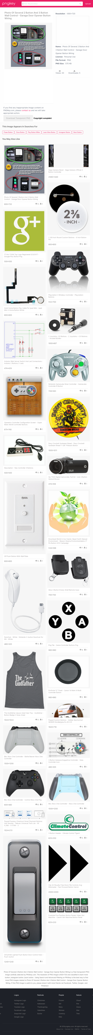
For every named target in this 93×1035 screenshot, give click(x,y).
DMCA (77, 1029)
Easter (39, 1013)
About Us (59, 1029)
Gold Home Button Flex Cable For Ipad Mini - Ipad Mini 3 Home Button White (23, 309)
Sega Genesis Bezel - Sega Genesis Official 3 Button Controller (65, 171)
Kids (60, 1017)
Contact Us (69, 1029)
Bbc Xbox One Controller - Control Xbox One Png (23, 800)
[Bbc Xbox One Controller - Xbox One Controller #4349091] (68, 787)
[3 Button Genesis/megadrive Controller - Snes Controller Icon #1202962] (68, 745)
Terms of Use (86, 1029)
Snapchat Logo (20, 1013)
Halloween (41, 1004)
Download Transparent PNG (18, 118)
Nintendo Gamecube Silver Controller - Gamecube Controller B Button (67, 385)
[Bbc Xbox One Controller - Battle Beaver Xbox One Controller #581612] (24, 739)
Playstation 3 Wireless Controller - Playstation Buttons (65, 296)
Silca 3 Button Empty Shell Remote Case (63, 590)
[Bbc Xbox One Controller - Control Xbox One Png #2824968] (24, 783)
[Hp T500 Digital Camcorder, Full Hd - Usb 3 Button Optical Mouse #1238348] (68, 465)
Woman (61, 1010)
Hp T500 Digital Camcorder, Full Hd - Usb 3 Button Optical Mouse (67, 478)
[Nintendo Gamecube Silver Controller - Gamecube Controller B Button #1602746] (68, 365)
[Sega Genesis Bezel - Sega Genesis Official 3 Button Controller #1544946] (68, 156)
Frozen (61, 1000)
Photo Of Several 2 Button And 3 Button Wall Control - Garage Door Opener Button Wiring (21, 198)
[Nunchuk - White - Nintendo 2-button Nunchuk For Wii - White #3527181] (24, 601)
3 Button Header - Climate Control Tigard (64, 833)
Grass (78, 1007)
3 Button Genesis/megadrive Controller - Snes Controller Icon (65, 761)
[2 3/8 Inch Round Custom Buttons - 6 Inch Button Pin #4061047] (68, 208)
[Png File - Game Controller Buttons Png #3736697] (68, 621)
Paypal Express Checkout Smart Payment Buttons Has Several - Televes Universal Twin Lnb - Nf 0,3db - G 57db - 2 (23, 823)
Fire (77, 1004)
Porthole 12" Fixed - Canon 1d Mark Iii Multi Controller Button (64, 691)
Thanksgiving (42, 1007)
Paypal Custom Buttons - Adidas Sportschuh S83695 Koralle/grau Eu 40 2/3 (65, 721)
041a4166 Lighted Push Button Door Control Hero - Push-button (23, 956)
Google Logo (19, 1017)
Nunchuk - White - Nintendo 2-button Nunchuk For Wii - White (23, 638)
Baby (61, 1007)
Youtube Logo (19, 1007)
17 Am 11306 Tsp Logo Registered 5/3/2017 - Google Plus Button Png (21, 255)
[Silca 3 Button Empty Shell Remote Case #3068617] (68, 570)
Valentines (41, 1010)
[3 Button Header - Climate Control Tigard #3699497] (68, 822)
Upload (88, 4)
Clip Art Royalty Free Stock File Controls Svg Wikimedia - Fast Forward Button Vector (65, 886)
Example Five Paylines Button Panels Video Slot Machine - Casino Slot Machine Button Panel (66, 916)
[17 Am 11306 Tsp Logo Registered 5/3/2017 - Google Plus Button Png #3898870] (24, 231)
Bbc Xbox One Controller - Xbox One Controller (66, 804)
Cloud (78, 1000)
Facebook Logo (20, 1010)
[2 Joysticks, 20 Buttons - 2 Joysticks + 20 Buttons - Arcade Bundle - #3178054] (68, 320)
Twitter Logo (19, 1004)
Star (77, 1010)
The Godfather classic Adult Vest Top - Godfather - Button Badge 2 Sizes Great (24, 714)
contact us (26, 110)
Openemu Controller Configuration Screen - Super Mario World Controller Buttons (23, 424)
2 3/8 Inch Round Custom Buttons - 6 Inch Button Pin (67, 238)
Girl (60, 1004)
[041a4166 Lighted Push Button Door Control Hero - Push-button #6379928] (24, 894)
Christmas (41, 1000)
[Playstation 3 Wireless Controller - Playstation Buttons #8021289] (68, 271)
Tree (78, 1013)
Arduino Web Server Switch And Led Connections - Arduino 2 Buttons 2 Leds (23, 362)
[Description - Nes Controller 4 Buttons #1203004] (24, 450)
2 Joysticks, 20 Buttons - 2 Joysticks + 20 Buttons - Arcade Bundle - (67, 337)
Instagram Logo (20, 1000)
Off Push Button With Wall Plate (16, 556)
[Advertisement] (28, 86)
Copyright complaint (43, 118)
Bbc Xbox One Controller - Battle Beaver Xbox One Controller (23, 758)
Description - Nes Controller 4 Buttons (18, 468)
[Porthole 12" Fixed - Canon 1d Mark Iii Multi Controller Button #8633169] (68, 672)
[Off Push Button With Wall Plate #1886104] (24, 516)
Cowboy (62, 1013)
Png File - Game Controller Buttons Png (63, 645)
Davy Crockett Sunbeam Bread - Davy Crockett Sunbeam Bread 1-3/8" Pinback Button (66, 444)
